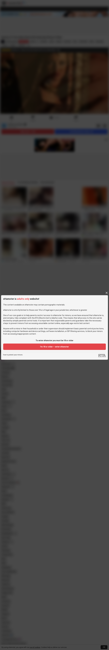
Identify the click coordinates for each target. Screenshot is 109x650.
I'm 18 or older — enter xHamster (54, 347)
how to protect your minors (13, 355)
